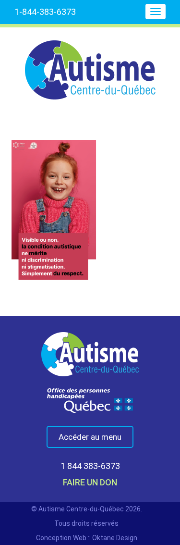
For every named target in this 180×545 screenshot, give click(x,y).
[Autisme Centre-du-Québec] (90, 63)
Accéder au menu (90, 437)
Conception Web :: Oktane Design (86, 538)
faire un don (90, 482)
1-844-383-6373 (45, 12)
